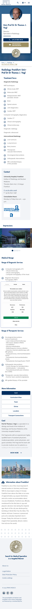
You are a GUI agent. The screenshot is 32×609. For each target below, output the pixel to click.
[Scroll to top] (28, 606)
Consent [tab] (7, 284)
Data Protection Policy (9, 574)
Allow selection (16, 321)
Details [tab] (15, 284)
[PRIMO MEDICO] (6, 2)
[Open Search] (18, 3)
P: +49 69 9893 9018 (10, 190)
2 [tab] (14, 250)
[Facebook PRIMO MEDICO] (7, 593)
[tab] (16, 393)
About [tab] (23, 284)
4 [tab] (17, 250)
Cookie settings (7, 578)
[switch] (22, 307)
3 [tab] (16, 250)
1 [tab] (12, 250)
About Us (5, 566)
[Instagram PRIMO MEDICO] (11, 593)
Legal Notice (6, 571)
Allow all (16, 317)
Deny (16, 324)
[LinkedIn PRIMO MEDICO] (3, 593)
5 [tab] (19, 250)
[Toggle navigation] (29, 2)
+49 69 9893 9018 (17, 39)
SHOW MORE (14, 453)
